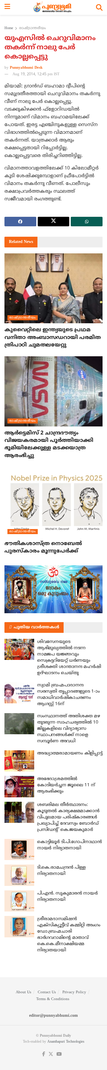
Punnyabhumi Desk (26, 67)
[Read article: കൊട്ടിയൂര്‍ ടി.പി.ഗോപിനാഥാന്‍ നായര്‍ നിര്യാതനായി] (19, 849)
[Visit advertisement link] (53, 589)
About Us (23, 992)
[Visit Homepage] (53, 7)
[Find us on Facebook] (43, 1054)
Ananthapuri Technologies (65, 1042)
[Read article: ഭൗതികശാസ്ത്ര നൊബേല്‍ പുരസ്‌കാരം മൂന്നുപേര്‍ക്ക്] (53, 502)
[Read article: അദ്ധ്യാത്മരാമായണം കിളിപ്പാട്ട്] (19, 761)
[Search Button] (99, 7)
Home (8, 28)
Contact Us (47, 992)
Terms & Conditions (52, 999)
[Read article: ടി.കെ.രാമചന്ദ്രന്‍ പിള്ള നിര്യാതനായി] (19, 875)
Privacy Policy (74, 992)
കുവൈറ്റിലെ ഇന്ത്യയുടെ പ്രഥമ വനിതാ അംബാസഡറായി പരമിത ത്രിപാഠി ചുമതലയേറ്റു (52, 337)
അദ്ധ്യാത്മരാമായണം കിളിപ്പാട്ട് (69, 753)
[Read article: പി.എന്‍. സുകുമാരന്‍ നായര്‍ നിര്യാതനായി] (19, 901)
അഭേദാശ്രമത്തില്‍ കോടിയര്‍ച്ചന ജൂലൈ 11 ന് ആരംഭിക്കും (66, 785)
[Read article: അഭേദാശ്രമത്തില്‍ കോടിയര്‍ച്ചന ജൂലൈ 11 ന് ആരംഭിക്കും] (19, 786)
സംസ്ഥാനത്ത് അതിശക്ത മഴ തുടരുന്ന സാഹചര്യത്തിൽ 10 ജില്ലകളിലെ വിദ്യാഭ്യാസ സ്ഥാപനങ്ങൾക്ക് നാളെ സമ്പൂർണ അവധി (68, 728)
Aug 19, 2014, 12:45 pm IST (35, 74)
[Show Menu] (7, 7)
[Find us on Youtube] (59, 1054)
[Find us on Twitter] (50, 1054)
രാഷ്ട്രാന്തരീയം (32, 28)
